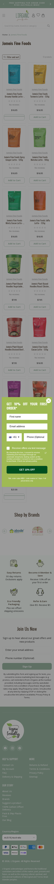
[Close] (48, 400)
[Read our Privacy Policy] (45, 453)
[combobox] (14, 437)
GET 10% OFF (27, 469)
